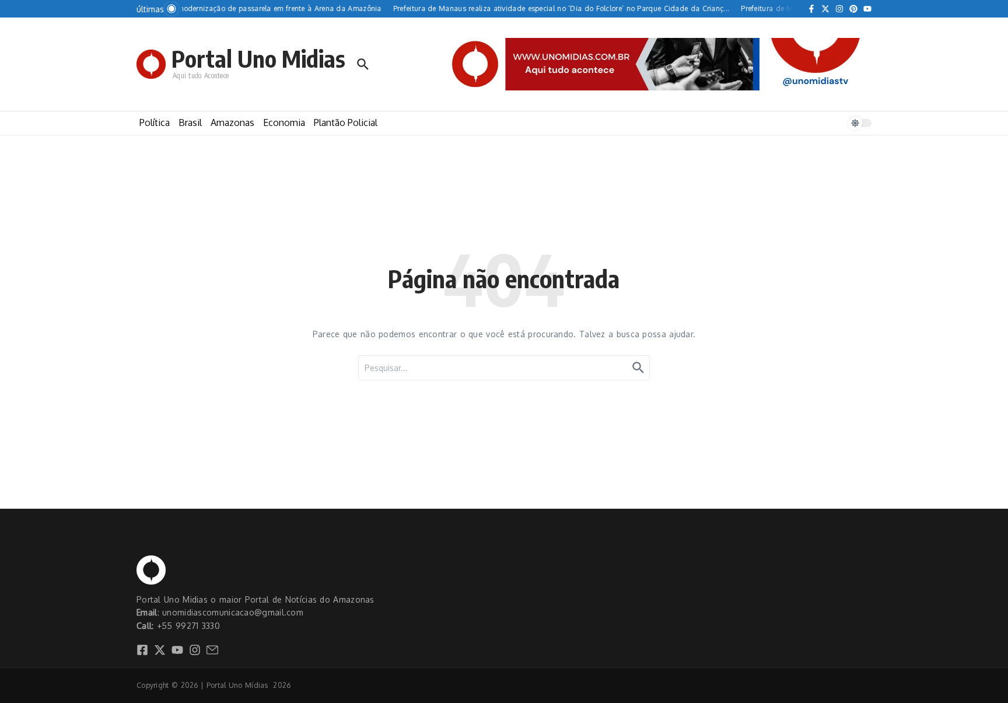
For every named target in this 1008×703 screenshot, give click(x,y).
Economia (284, 122)
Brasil (190, 122)
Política (154, 122)
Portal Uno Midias (258, 58)
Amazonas (232, 122)
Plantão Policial (345, 122)
